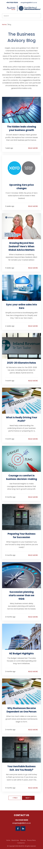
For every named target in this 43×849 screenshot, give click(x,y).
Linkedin (23, 828)
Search (38, 15)
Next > (28, 798)
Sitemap (23, 840)
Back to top (15, 840)
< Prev (15, 798)
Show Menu (3, 8)
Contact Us (21, 843)
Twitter (28, 828)
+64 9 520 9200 (12, 2)
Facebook (18, 828)
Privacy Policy (31, 840)
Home (4, 24)
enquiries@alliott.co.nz (29, 2)
